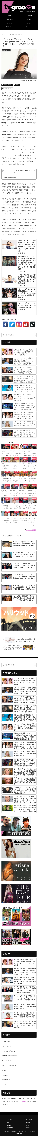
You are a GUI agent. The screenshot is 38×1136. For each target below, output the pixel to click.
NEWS (17, 84)
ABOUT (28, 1127)
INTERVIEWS (28, 1120)
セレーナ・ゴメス (7, 88)
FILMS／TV (9, 1122)
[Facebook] (5, 324)
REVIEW (28, 1125)
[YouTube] (26, 324)
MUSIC (28, 1122)
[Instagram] (19, 324)
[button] (34, 335)
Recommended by (28, 525)
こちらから (22, 1101)
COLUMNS (10, 1127)
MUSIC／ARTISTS (8, 84)
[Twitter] (12, 324)
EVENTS (9, 1125)
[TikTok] (33, 324)
